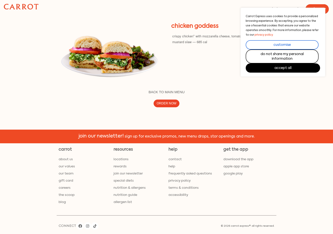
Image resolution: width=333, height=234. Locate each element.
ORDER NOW (166, 103)
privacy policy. (264, 35)
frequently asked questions (190, 173)
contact (175, 159)
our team (66, 173)
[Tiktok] (94, 226)
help (171, 166)
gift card (66, 180)
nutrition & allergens (130, 188)
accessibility (178, 195)
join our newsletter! (101, 136)
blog (62, 202)
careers (65, 188)
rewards (120, 166)
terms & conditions (183, 188)
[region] (282, 42)
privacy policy (179, 180)
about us (66, 159)
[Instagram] (87, 226)
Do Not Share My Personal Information (282, 56)
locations (121, 159)
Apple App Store (236, 166)
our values (67, 166)
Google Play (233, 173)
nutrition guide (125, 195)
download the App (238, 159)
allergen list (123, 202)
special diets (124, 180)
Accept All (283, 68)
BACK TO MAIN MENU (167, 92)
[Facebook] (80, 226)
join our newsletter (128, 173)
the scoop (67, 195)
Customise (282, 45)
